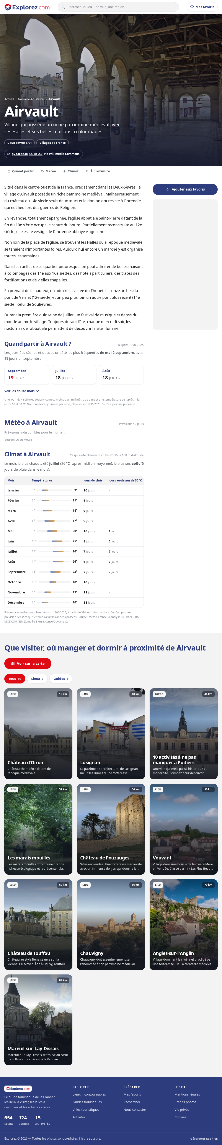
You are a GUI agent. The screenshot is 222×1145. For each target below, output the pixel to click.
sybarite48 (20, 154)
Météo (51, 171)
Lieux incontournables (89, 1094)
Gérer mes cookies (204, 1139)
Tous (14, 679)
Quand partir (23, 171)
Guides (61, 679)
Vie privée (182, 1110)
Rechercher (132, 1102)
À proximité (100, 171)
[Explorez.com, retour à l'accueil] (27, 7)
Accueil (9, 99)
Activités (79, 1117)
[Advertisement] (185, 264)
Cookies (180, 1117)
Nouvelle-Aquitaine (31, 99)
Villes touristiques (86, 1110)
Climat (73, 171)
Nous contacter (135, 1110)
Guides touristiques (87, 1102)
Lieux (37, 679)
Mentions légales (187, 1094)
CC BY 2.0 (35, 154)
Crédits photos (185, 1102)
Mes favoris (132, 1094)
